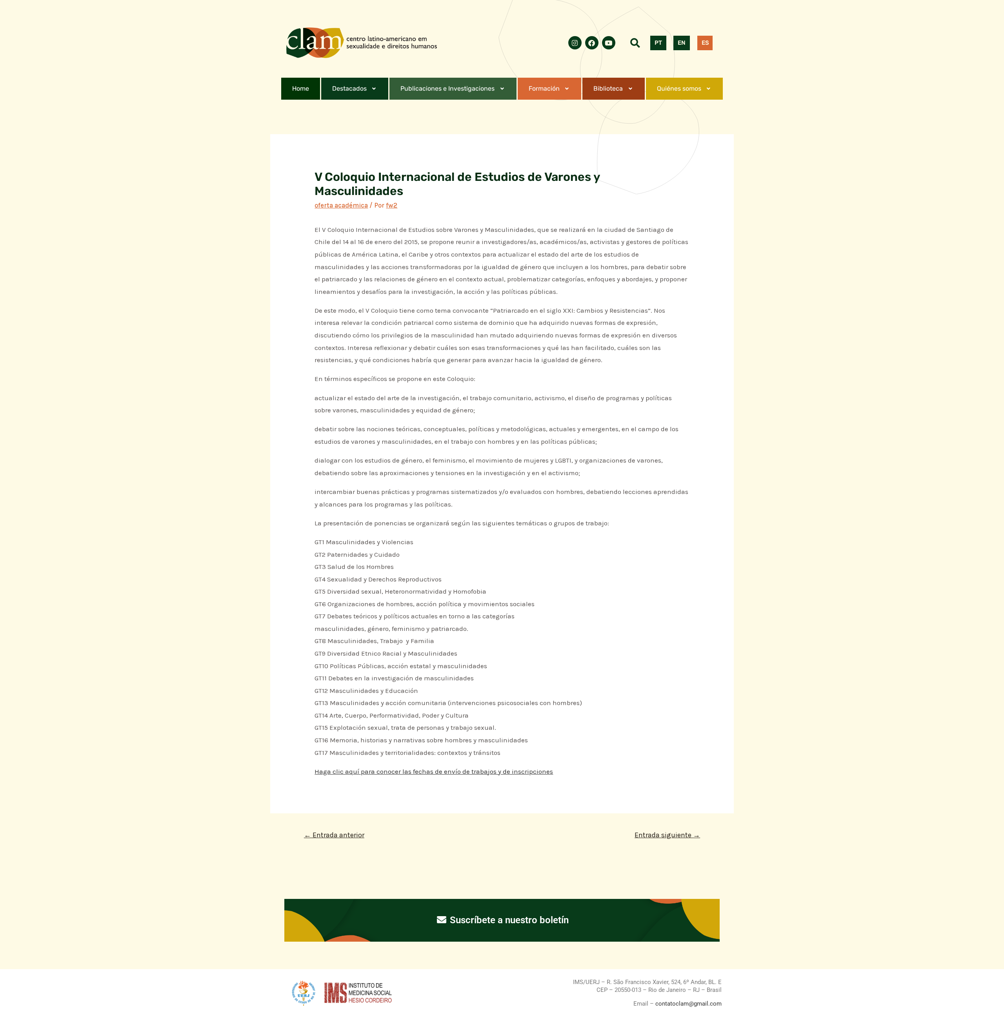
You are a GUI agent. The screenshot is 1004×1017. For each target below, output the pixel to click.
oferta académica (341, 205)
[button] (355, 89)
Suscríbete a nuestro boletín (508, 920)
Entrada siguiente (667, 835)
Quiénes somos (679, 88)
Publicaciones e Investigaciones (447, 88)
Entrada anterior (334, 835)
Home (300, 88)
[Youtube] (608, 42)
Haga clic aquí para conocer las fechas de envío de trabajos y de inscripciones (434, 771)
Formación (544, 88)
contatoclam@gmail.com (688, 1003)
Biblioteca (608, 88)
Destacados (349, 88)
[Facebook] (591, 42)
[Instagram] (575, 42)
